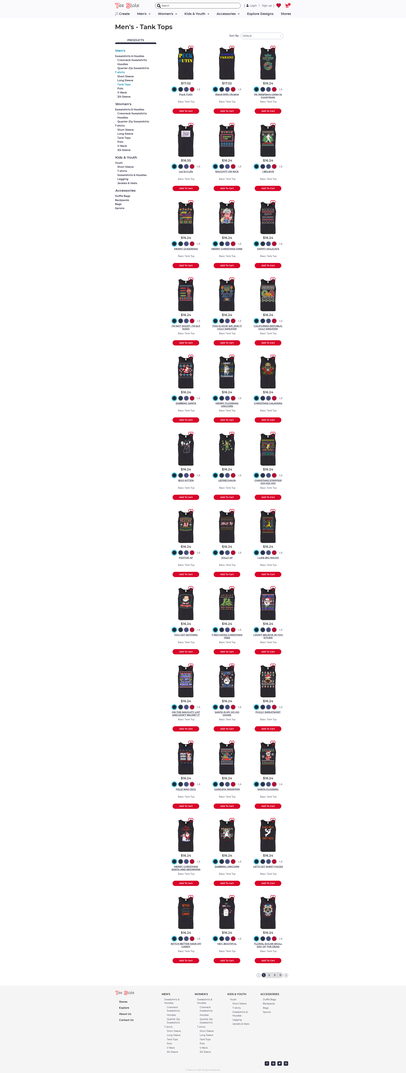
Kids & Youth (195, 14)
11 (280, 975)
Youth (119, 162)
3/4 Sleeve (124, 96)
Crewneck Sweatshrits (132, 60)
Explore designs (260, 14)
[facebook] (267, 1063)
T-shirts (120, 72)
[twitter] (279, 1063)
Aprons (119, 208)
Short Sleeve (125, 76)
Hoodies (122, 64)
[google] (273, 1063)
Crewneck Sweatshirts (132, 113)
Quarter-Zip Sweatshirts (133, 68)
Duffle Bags (122, 196)
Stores (286, 14)
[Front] (129, 5)
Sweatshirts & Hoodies (129, 56)
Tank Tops (124, 84)
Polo (120, 88)
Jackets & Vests (127, 183)
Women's (166, 14)
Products (135, 40)
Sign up (267, 5)
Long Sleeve (125, 80)
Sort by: (234, 35)
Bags (118, 204)
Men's (142, 14)
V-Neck (122, 92)
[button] (176, 994)
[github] (286, 1063)
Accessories (227, 14)
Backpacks (122, 200)
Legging (122, 179)
